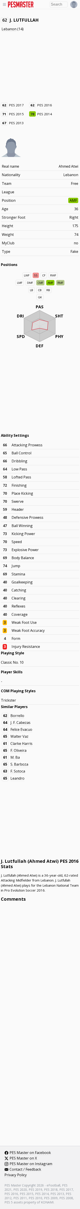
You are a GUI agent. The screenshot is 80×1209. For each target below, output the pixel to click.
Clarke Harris (21, 743)
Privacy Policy (15, 1175)
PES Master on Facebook (30, 1153)
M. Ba (15, 757)
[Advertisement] (40, 67)
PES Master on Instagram (31, 1164)
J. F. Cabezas (20, 722)
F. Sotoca (17, 771)
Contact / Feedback (25, 1169)
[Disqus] (40, 965)
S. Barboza (19, 764)
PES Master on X (23, 1158)
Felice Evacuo (21, 729)
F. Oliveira (18, 750)
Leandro (17, 778)
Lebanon (9, 29)
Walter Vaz (19, 736)
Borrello (17, 715)
